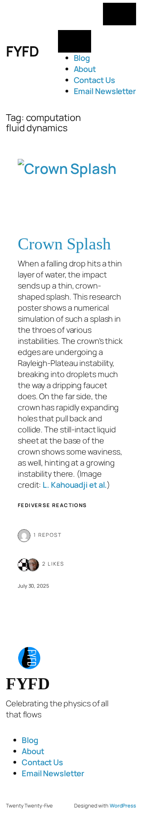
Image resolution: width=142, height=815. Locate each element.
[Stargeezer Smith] (32, 563)
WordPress (123, 805)
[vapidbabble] (24, 534)
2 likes (53, 563)
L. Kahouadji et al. (75, 484)
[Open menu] (119, 14)
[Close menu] (74, 41)
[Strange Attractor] (24, 563)
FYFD (22, 51)
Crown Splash (64, 244)
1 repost (48, 534)
